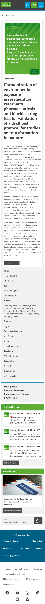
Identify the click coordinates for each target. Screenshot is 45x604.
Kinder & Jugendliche (11, 555)
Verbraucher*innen (10, 541)
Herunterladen (12, 263)
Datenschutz (37, 569)
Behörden (25, 548)
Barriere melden (9, 584)
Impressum (7, 569)
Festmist (20, 390)
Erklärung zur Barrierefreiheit (14, 574)
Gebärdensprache (35, 579)
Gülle (27, 394)
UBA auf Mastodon (11, 463)
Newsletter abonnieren (12, 510)
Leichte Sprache (11, 579)
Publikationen (9, 15)
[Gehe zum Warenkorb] (34, 5)
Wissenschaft (37, 541)
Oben (38, 522)
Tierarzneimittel (13, 394)
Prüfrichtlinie (12, 398)
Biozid (9, 390)
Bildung (39, 548)
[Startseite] (6, 4)
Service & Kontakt (22, 569)
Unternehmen (8, 548)
